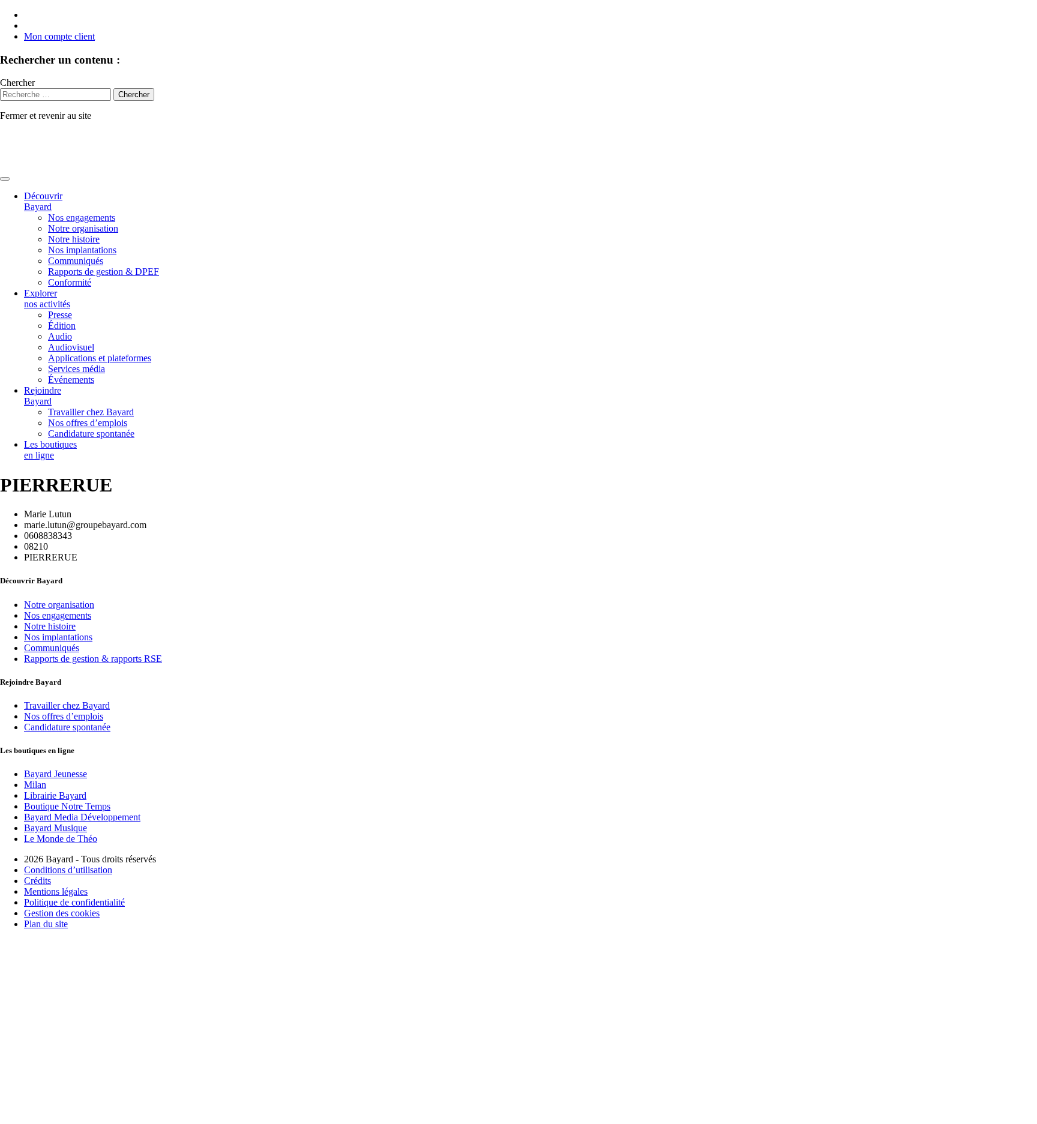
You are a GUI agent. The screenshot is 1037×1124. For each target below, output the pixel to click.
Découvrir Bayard (43, 201)
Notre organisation (83, 228)
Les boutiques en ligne (50, 449)
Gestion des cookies (62, 913)
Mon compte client (59, 36)
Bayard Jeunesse (55, 774)
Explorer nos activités (47, 298)
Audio (60, 336)
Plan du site (46, 924)
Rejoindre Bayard (42, 395)
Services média (76, 369)
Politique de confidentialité (74, 902)
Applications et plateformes (99, 358)
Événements (71, 379)
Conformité (69, 282)
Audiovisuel (71, 347)
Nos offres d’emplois (87, 423)
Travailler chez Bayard (91, 412)
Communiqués (75, 261)
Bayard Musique (55, 828)
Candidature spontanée (91, 433)
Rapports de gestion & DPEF (103, 271)
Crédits (37, 881)
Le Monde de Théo (60, 839)
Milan (35, 785)
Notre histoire (74, 239)
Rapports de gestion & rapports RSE (93, 659)
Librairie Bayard (55, 795)
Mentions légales (56, 891)
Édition (62, 325)
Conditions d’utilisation (68, 870)
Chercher (17, 82)
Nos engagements (81, 217)
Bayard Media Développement (82, 817)
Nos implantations (82, 250)
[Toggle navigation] (5, 179)
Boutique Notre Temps (67, 806)
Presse (60, 315)
